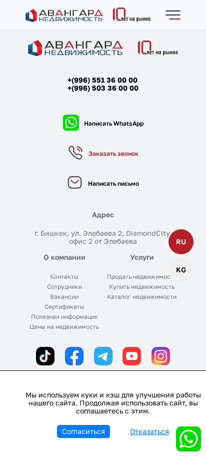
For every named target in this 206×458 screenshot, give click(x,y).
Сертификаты (64, 306)
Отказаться (149, 431)
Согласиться (83, 431)
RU (181, 241)
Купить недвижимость (141, 286)
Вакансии (64, 296)
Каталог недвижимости (141, 296)
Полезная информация (64, 316)
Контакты (64, 276)
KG (181, 269)
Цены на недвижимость (64, 326)
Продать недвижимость (141, 276)
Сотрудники (64, 286)
